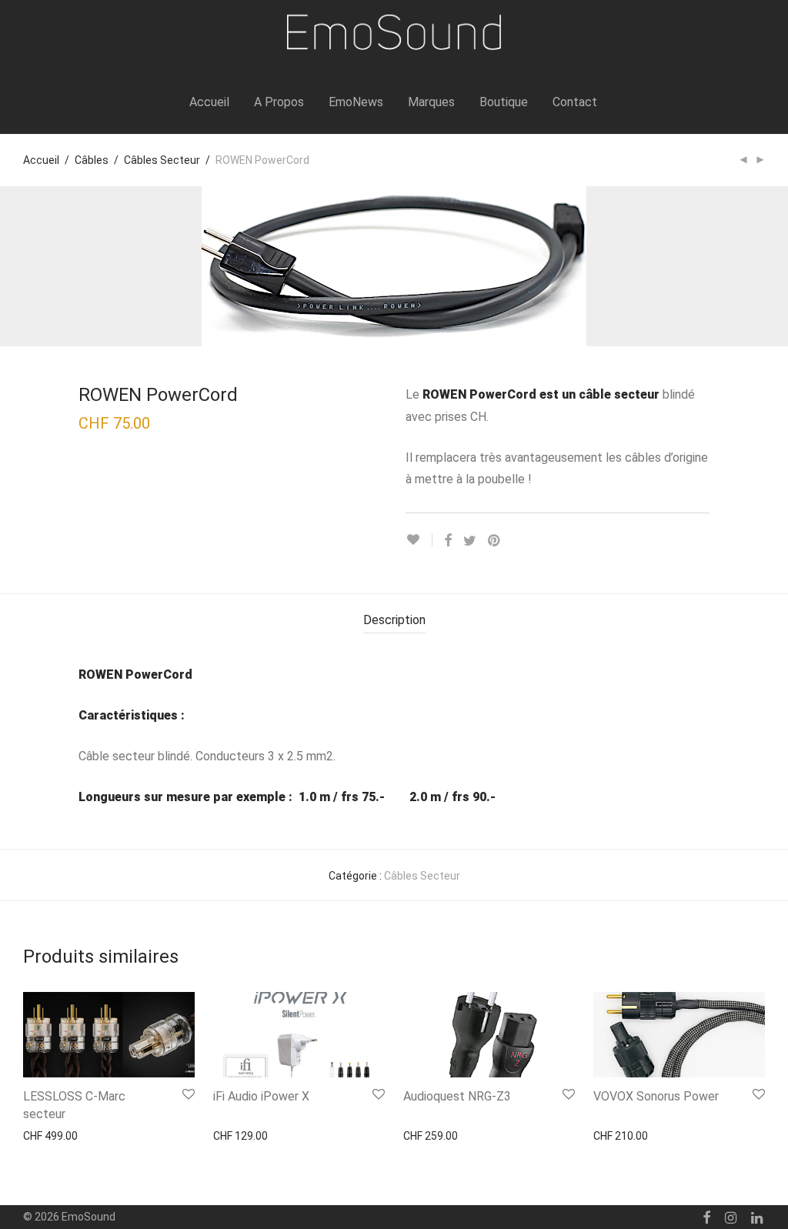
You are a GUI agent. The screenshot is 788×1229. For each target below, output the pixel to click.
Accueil (209, 102)
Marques (431, 102)
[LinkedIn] (758, 1217)
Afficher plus (46, 1135)
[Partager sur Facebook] (448, 541)
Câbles (92, 160)
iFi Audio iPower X (261, 1096)
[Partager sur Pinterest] (495, 541)
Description (394, 620)
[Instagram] (730, 1217)
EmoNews (356, 102)
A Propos (279, 102)
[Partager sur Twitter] (469, 541)
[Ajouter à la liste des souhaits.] (419, 539)
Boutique (503, 102)
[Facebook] (706, 1217)
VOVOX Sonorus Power (656, 1096)
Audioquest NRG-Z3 (457, 1096)
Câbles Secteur (162, 160)
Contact (575, 102)
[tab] (394, 620)
